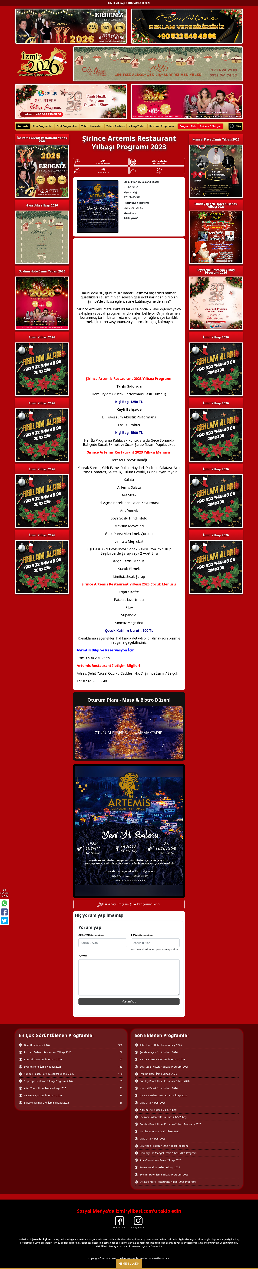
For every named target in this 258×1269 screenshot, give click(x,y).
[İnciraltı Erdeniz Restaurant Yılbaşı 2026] (71, 26)
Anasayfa (22, 126)
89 (121, 1081)
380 (120, 1045)
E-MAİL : (142, 935)
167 (120, 1059)
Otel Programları (67, 126)
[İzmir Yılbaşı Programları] (42, 435)
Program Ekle (188, 126)
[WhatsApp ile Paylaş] (4, 903)
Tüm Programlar (42, 126)
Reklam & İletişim (210, 126)
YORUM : (83, 955)
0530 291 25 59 (133, 208)
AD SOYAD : (91, 935)
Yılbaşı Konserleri (91, 126)
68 (121, 1102)
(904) (103, 161)
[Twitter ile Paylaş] (4, 920)
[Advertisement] (129, 266)
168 (120, 1052)
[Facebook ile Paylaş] (4, 912)
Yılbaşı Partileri (115, 126)
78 (121, 1095)
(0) (103, 169)
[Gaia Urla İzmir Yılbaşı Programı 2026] (158, 63)
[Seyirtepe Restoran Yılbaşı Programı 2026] (71, 101)
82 (121, 1088)
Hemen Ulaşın (129, 1263)
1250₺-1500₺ (132, 197)
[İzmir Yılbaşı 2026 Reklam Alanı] (187, 26)
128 (120, 1073)
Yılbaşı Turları (137, 126)
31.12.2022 (159, 161)
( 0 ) (159, 169)
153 (120, 1066)
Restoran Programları (162, 126)
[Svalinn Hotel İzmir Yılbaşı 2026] (187, 101)
